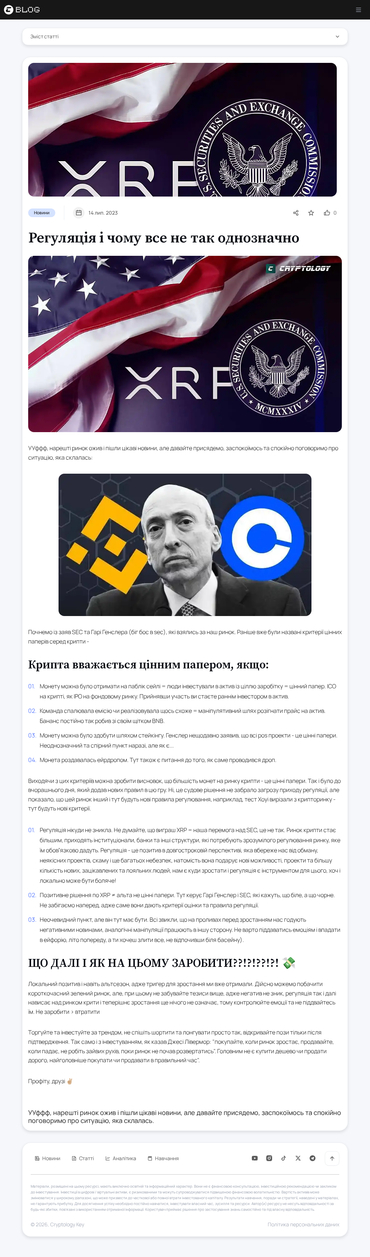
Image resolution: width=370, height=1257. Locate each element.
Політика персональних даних (303, 1224)
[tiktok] (283, 1158)
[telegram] (312, 1158)
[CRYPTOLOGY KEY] (26, 10)
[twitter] (298, 1158)
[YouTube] (254, 1158)
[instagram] (269, 1158)
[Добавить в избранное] (311, 213)
